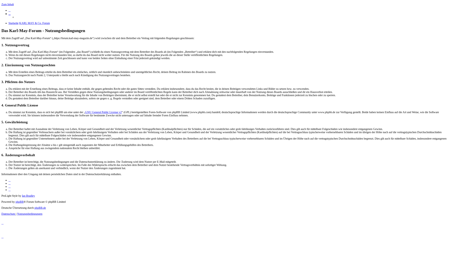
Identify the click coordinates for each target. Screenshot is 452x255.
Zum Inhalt (7, 4)
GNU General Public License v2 (103, 112)
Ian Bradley (28, 195)
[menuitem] (9, 10)
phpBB (20, 201)
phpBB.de (40, 207)
